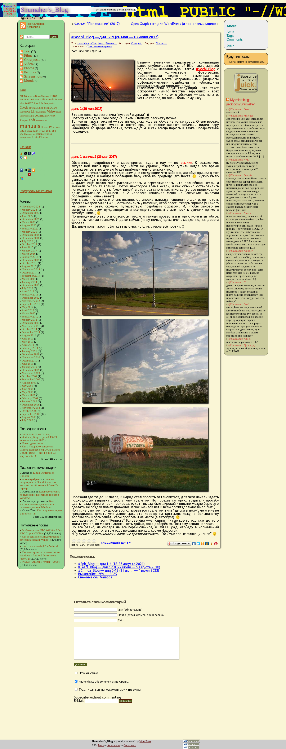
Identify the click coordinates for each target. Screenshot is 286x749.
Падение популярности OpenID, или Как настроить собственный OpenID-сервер (39, 484)
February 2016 (30, 256)
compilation (25, 137)
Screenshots (33, 76)
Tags (230, 36)
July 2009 (27, 385)
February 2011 (30, 348)
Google (24, 107)
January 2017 (29, 250)
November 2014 (31, 269)
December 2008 (31, 404)
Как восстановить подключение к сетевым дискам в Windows (40, 494)
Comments (130, 745)
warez (29, 103)
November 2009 (31, 373)
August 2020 (29, 225)
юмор (39, 133)
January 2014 (29, 282)
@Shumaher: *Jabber (240, 250)
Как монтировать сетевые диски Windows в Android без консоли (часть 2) (40, 555)
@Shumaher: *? (237, 282)
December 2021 (31, 219)
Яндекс (24, 120)
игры (32, 134)
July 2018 (27, 241)
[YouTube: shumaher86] (29, 174)
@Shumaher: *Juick (239, 213)
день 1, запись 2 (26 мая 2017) (94, 156)
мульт (42, 131)
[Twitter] (198, 543)
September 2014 (31, 275)
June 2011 (27, 338)
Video (28, 64)
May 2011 (27, 341)
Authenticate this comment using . (103, 681)
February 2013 (30, 294)
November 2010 (31, 357)
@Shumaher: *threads (240, 115)
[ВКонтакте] (194, 543)
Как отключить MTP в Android (40, 546)
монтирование (27, 116)
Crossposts (32, 60)
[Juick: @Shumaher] (21, 153)
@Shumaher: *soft (238, 304)
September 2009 (31, 379)
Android (53, 99)
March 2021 (29, 222)
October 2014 (29, 272)
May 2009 (27, 392)
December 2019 (31, 234)
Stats (230, 32)
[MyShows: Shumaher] (25, 174)
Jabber (44, 103)
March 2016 (29, 253)
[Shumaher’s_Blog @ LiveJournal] (21, 157)
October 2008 (29, 410)
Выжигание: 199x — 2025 (97, 574)
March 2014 (29, 278)
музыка (56, 127)
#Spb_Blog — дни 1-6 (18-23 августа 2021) (38, 454)
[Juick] (211, 543)
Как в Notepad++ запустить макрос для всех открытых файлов (40, 448)
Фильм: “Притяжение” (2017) (97, 24)
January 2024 (29, 209)
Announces (113, 745)
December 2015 (31, 260)
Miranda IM (32, 131)
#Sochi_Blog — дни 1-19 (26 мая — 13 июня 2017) (114, 37)
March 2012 (29, 313)
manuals (30, 125)
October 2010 (29, 360)
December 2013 (31, 285)
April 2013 (28, 291)
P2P (21, 96)
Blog (47, 107)
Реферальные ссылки (36, 191)
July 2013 (27, 288)
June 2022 (27, 216)
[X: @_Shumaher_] (25, 153)
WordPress (25, 134)
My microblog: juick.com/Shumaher (240, 102)
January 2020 (29, 231)
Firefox (51, 115)
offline (44, 99)
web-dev (24, 99)
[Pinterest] (216, 543)
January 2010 (29, 366)
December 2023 (31, 212)
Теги (23, 90)
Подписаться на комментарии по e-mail (110, 689)
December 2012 (31, 297)
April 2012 (28, 310)
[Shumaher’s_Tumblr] (29, 153)
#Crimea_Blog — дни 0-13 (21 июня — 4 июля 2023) (38, 439)
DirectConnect (42, 96)
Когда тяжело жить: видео (37, 434)
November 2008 (31, 407)
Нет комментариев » (100, 46)
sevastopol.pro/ (31, 479)
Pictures (30, 72)
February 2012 (30, 316)
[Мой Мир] (207, 543)
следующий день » (116, 542)
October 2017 (29, 244)
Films (28, 55)
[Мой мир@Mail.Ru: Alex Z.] (29, 170)
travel (58, 112)
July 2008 (27, 420)
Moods (29, 81)
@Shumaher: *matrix (240, 175)
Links (35, 137)
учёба (51, 103)
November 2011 (31, 326)
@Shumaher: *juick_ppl (242, 345)
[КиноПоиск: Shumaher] (21, 174)
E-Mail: (79, 700)
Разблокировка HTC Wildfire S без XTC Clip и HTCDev (41, 532)
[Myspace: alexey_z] (25, 170)
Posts (101, 745)
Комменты (33, 27)
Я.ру (54, 107)
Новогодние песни (33, 443)
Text (27, 51)
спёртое (34, 99)
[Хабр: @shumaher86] (21, 161)
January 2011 (29, 351)
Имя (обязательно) (130, 609)
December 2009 (31, 370)
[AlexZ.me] (21, 166)
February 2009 (30, 398)
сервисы (41, 115)
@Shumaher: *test (238, 109)
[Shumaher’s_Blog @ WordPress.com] (29, 157)
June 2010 (27, 363)
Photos (29, 68)
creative (47, 133)
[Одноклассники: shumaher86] (33, 170)
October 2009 (29, 376)
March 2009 (29, 395)
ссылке (186, 163)
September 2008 (31, 414)
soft (32, 120)
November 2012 (31, 300)
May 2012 (27, 307)
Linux (35, 111)
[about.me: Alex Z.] (25, 166)
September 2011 (31, 332)
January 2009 (29, 401)
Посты (31, 23)
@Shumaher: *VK (238, 159)
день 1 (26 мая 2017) (86, 108)
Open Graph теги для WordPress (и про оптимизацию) (173, 24)
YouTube (50, 130)
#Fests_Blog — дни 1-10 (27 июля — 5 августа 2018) (119, 567)
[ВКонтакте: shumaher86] (21, 170)
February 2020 (30, 228)
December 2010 (31, 354)
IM (50, 127)
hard (38, 103)
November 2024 (31, 206)
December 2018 (31, 238)
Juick (230, 45)
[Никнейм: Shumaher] (21, 182)
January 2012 (29, 319)
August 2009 (29, 382)
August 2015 (29, 266)
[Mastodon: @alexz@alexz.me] (33, 153)
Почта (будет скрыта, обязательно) (141, 614)
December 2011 (31, 322)
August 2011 (29, 335)
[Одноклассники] (203, 543)
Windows (25, 111)
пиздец (42, 112)
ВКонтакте (29, 96)
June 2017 (27, 247)
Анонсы (40, 23)
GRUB (23, 131)
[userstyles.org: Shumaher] (21, 178)
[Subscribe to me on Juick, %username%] (246, 92)
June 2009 (27, 388)
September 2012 (31, 304)
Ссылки (25, 147)
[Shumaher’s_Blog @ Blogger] (25, 157)
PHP (41, 108)
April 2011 (28, 344)
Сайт (121, 620)
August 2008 (29, 417)
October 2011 (29, 329)
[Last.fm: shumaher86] (33, 174)
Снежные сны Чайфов (95, 577)
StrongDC (34, 108)
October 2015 (29, 263)
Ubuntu (43, 137)
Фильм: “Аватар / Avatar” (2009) (40, 561)
